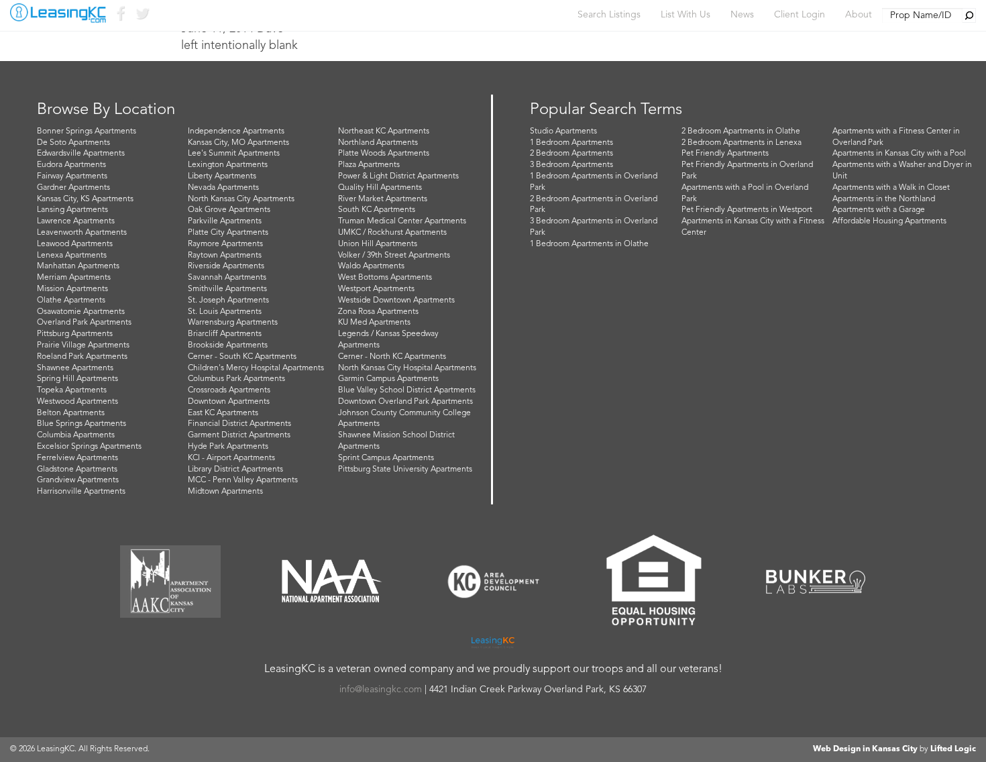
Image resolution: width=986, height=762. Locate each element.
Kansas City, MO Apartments (238, 143)
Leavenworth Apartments (82, 233)
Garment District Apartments (239, 435)
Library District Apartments (235, 470)
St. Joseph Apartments (228, 300)
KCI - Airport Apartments (231, 458)
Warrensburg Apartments (233, 323)
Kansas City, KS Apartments (85, 199)
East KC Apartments (223, 413)
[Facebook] (120, 16)
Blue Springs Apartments (81, 424)
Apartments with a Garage (878, 210)
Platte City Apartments (228, 233)
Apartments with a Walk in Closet (891, 188)
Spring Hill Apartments (77, 379)
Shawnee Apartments (75, 368)
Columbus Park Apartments (236, 379)
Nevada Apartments (223, 188)
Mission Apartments (72, 289)
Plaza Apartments (369, 165)
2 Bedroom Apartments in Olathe (740, 131)
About (858, 14)
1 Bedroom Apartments (571, 143)
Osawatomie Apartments (81, 312)
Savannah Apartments (227, 278)
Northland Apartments (378, 143)
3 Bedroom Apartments (571, 165)
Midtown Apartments (225, 492)
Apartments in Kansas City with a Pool (899, 154)
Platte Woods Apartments (383, 154)
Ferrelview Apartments (77, 458)
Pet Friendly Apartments (725, 154)
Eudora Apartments (71, 165)
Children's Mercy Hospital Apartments (256, 368)
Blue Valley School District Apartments (407, 390)
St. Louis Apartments (225, 312)
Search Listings (609, 14)
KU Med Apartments (374, 323)
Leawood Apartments (75, 244)
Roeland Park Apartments (82, 357)
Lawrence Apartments (76, 221)
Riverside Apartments (226, 266)
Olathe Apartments (71, 300)
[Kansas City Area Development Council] (493, 581)
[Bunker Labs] (815, 582)
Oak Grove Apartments (229, 210)
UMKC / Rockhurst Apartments (392, 233)
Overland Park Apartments (84, 323)
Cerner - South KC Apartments (242, 357)
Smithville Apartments (227, 289)
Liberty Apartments (222, 176)
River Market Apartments (382, 199)
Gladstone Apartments (77, 470)
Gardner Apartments (73, 188)
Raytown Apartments (225, 256)
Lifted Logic (953, 749)
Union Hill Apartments (377, 244)
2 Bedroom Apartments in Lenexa (741, 143)
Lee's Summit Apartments (234, 154)
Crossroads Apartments (229, 390)
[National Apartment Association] (332, 581)
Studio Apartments (563, 131)
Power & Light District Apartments (398, 176)
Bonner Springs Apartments (86, 131)
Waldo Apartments (371, 266)
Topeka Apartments (72, 390)
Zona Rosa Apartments (378, 312)
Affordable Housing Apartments (889, 221)
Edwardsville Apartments (81, 154)
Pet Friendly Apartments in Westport (746, 210)
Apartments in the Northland (883, 199)
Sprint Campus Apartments (386, 458)
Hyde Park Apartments (228, 447)
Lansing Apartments (72, 210)
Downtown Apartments (229, 402)
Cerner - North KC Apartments (392, 357)
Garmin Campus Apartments (388, 379)
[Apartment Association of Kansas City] (170, 581)
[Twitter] (141, 16)
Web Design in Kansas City (865, 749)
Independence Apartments (236, 131)
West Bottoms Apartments (385, 278)
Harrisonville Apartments (81, 492)
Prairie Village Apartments (83, 345)
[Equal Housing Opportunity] (654, 581)
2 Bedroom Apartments (571, 154)
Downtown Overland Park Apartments (405, 402)
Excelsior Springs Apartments (89, 447)
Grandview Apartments (78, 480)
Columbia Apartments (76, 435)
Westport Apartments (376, 289)
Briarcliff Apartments (225, 334)
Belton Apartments (71, 413)
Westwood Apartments (77, 402)
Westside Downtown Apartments (396, 300)
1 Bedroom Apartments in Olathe (589, 244)
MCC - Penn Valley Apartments (243, 480)
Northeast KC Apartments (383, 131)
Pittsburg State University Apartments (405, 470)
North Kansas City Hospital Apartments (407, 368)
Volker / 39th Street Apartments (394, 256)
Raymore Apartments (225, 244)
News (742, 14)
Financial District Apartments (239, 424)
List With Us (685, 14)
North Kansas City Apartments (241, 199)
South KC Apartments (376, 210)
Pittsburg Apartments (75, 334)
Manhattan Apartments (78, 266)
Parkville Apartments (225, 221)
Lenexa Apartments (72, 256)
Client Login (799, 14)
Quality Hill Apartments (380, 188)
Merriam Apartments (74, 278)
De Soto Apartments (73, 143)
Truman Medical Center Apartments (402, 221)
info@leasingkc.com (380, 689)
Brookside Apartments (228, 345)
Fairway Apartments (72, 176)
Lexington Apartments (228, 165)
